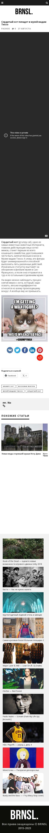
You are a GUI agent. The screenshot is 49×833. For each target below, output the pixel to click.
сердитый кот (34, 391)
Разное (5, 28)
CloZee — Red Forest (12, 691)
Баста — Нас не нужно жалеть (17, 589)
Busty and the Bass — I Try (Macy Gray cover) (23, 795)
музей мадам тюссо (13, 391)
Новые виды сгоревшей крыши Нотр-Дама (21, 454)
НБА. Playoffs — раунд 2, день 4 (17, 744)
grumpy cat (8, 386)
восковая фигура (26, 386)
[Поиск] (47, 2)
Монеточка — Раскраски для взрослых (21, 770)
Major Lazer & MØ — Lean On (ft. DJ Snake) (22, 665)
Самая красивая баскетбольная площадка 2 (23, 640)
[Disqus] (24, 496)
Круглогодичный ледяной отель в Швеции (22, 615)
